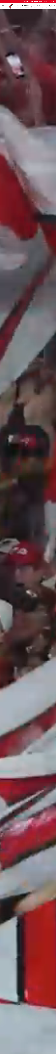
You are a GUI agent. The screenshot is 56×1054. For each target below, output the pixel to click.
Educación (29, 7)
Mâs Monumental (40, 7)
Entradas (25, 5)
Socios (18, 5)
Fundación (20, 7)
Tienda (33, 5)
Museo (39, 5)
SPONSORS (25, 1)
